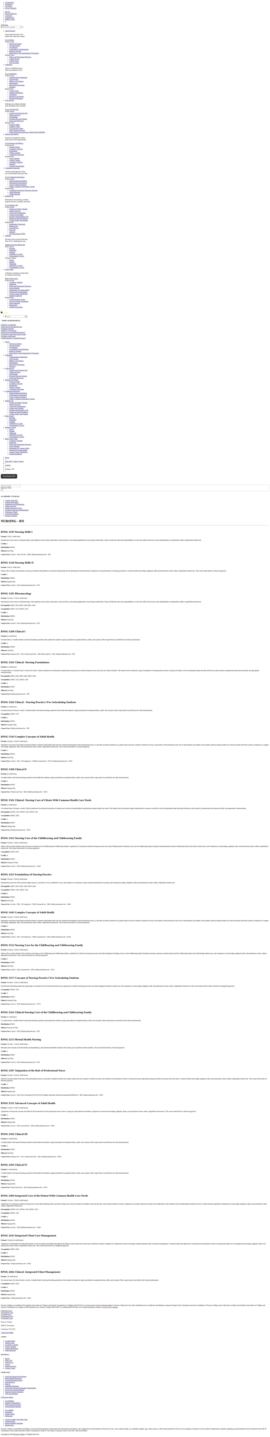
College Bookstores (11, 1348)
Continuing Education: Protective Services (23, 190)
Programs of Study (11, 512)
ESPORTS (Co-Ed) (15, 254)
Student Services (10, 1366)
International (13, 83)
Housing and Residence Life (18, 217)
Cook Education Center (17, 299)
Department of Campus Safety (19, 290)
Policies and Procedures (13, 1405)
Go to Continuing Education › (15, 177)
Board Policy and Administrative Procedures (24, 53)
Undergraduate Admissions (18, 77)
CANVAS (8, 16)
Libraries (12, 164)
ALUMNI (8, 6)
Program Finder (14, 147)
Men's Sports (9, 416)
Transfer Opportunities (16, 166)
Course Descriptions (12, 514)
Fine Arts (12, 230)
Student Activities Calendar (18, 209)
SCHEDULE (9, 17)
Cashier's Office (14, 126)
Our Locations (14, 63)
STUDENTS (9, 2)
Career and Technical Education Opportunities (20, 1388)
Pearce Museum (14, 303)
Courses (7, 465)
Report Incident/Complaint (14, 1423)
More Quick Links (11, 439)
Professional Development (18, 183)
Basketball (12, 250)
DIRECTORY (10, 19)
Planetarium (13, 305)
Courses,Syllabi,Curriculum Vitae (16, 1419)
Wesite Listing (10, 1414)
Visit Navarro (13, 79)
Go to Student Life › (11, 205)
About (7, 342)
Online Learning (14, 153)
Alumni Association (15, 307)
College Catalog (14, 160)
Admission (8, 65)
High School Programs (16, 85)
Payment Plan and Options (18, 119)
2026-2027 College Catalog (14, 461)
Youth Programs (14, 194)
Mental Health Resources (13, 1378)
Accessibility (9, 1410)
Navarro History (14, 46)
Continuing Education (16, 155)
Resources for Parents (16, 96)
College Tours (14, 61)
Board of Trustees (15, 51)
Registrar (12, 87)
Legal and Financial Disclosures (15, 1376)
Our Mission (13, 47)
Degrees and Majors (11, 134)
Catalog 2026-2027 (11, 500)
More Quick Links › (11, 278)
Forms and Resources (16, 121)
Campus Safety (10, 1421)
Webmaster (8, 1416)
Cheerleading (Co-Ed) (16, 256)
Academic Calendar (15, 162)
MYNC (7, 12)
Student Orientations (16, 93)
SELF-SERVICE (11, 14)
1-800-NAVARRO (7, 1333)
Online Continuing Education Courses (22, 187)
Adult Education (14, 192)
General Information (12, 502)
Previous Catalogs (11, 516)
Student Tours (9, 1343)
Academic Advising (15, 149)
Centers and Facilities (16, 215)
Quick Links (9, 269)
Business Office (14, 125)
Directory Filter (6, 488)
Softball (11, 262)
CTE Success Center (16, 128)
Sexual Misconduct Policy (13, 1380)
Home (7, 458)
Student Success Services (13, 508)
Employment (9, 1425)
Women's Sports (10, 427)
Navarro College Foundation (18, 301)
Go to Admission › (11, 74)
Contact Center (10, 1368)
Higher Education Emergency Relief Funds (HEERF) (27, 132)
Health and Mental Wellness (18, 218)
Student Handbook (15, 296)
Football (12, 252)
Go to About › (9, 40)
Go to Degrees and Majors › (14, 143)
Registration (13, 151)
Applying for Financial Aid (18, 113)
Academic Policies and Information (16, 510)
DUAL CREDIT (10, 8)
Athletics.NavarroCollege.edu (15, 245)
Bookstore (12, 284)
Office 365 (8, 1361)
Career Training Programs (17, 185)
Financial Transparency (13, 1403)
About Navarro (10, 31)
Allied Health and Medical (18, 181)
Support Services (15, 211)
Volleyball (12, 264)
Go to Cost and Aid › (12, 109)
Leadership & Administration (19, 49)
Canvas (7, 1364)
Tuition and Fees (14, 115)
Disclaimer (8, 1412)
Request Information (16, 98)
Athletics (8, 236)
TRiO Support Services (17, 130)
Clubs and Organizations (17, 213)
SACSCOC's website (110, 1307)
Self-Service (9, 1362)
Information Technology (17, 224)
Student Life (9, 196)
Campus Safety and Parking (18, 220)
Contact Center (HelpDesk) (18, 294)
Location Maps (10, 1341)
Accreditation (9, 1401)
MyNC (7, 1359)
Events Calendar (10, 1347)
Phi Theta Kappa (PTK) (17, 234)
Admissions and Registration (14, 504)
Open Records (10, 1382)
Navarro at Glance (15, 44)
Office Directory (10, 1350)
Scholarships (13, 117)
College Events (14, 59)
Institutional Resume (12, 1386)
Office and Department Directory (20, 57)
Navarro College (19, 1434)
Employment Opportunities (18, 292)
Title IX (7, 1384)
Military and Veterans (16, 81)
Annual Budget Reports (13, 1407)
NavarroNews (14, 228)
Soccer (11, 260)
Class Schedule (14, 158)
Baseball (12, 248)
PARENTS (9, 4)
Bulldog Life (13, 226)
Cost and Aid (9, 100)
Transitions (13, 95)
